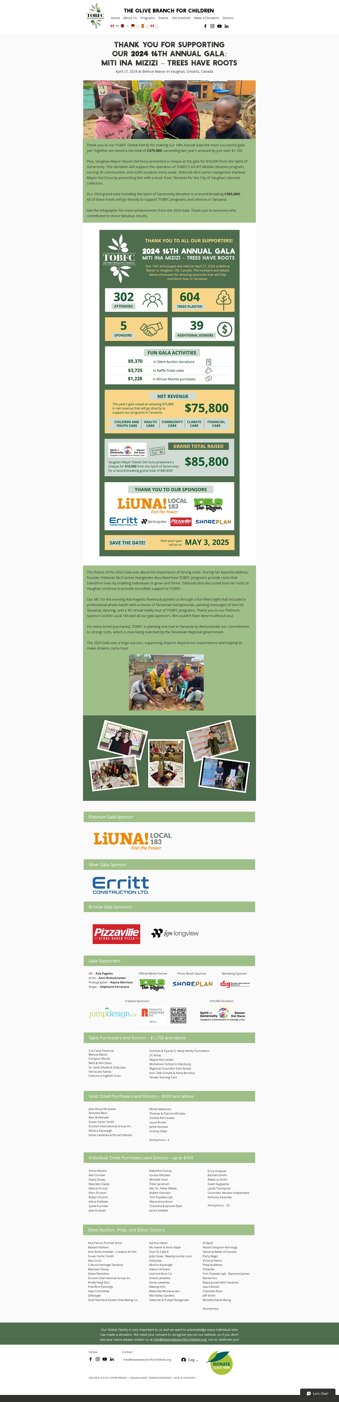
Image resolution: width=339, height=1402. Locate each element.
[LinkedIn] (226, 26)
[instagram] (212, 26)
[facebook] (205, 26)
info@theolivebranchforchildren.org (147, 1360)
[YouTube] (219, 26)
